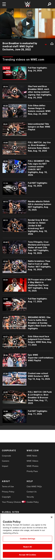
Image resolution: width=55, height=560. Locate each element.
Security (30, 497)
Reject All (27, 547)
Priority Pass (32, 471)
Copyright (6, 497)
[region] (27, 536)
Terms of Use (8, 486)
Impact (5, 466)
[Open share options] (52, 43)
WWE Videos (32, 461)
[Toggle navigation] (4, 4)
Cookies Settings (27, 538)
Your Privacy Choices (8, 502)
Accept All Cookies (27, 555)
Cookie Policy (33, 502)
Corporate (6, 456)
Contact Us (32, 492)
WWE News (32, 456)
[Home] (27, 4)
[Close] (52, 517)
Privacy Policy (8, 492)
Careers (5, 461)
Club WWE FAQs (33, 486)
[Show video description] (46, 43)
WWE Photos (32, 466)
